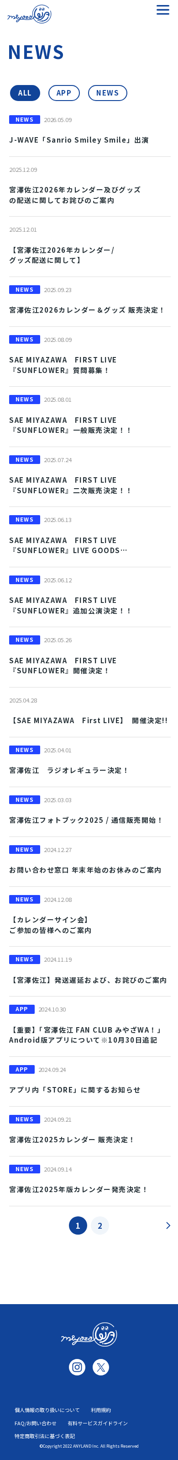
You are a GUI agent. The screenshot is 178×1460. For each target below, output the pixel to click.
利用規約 (101, 1409)
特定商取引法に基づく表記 (45, 1435)
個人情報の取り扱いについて (47, 1409)
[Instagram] (77, 1367)
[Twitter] (101, 1367)
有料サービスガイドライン (98, 1423)
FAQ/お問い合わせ (36, 1423)
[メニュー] (163, 10)
